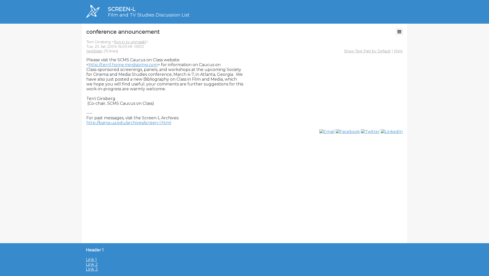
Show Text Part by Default (367, 51)
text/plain (94, 51)
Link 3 (92, 269)
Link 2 (92, 264)
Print (398, 51)
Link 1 (91, 259)
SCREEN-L (121, 9)
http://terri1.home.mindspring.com (123, 64)
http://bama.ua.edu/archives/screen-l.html (128, 122)
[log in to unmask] (130, 42)
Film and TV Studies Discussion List (148, 15)
